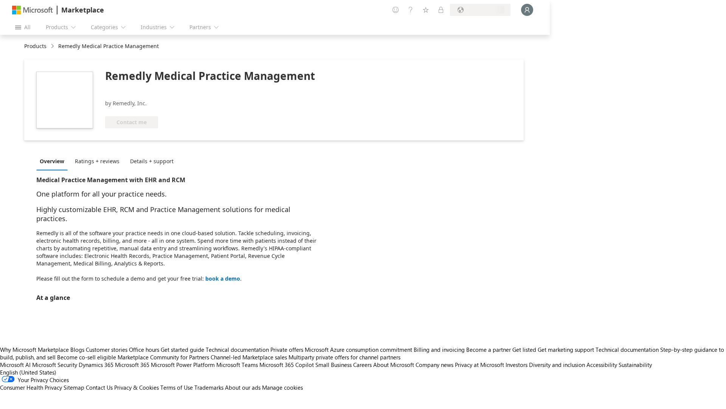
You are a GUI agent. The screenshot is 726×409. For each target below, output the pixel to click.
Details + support (152, 161)
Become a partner (488, 349)
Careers (362, 364)
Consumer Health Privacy (31, 387)
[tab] (53, 161)
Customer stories (106, 349)
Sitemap (74, 387)
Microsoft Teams (237, 364)
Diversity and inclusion (557, 364)
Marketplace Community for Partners (163, 357)
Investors (516, 364)
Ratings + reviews (97, 161)
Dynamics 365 (96, 364)
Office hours (144, 349)
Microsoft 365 (132, 364)
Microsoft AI (15, 364)
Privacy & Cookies (136, 387)
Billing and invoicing (439, 349)
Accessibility (601, 364)
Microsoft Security (54, 364)
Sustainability (635, 364)
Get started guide (182, 349)
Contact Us (99, 387)
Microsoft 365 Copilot (286, 364)
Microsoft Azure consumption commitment (359, 349)
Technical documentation (237, 349)
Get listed (524, 349)
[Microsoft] (32, 10)
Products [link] (35, 46)
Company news (434, 364)
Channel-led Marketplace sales (249, 357)
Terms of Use (176, 387)
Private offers (286, 349)
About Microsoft (393, 364)
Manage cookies (282, 387)
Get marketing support (566, 349)
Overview (52, 161)
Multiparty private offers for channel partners (344, 357)
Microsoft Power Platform (183, 364)
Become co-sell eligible (86, 357)
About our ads (243, 387)
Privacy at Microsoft (479, 364)
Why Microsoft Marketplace (34, 349)
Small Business (333, 364)
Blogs (77, 349)
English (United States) (28, 372)
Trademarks (208, 387)
